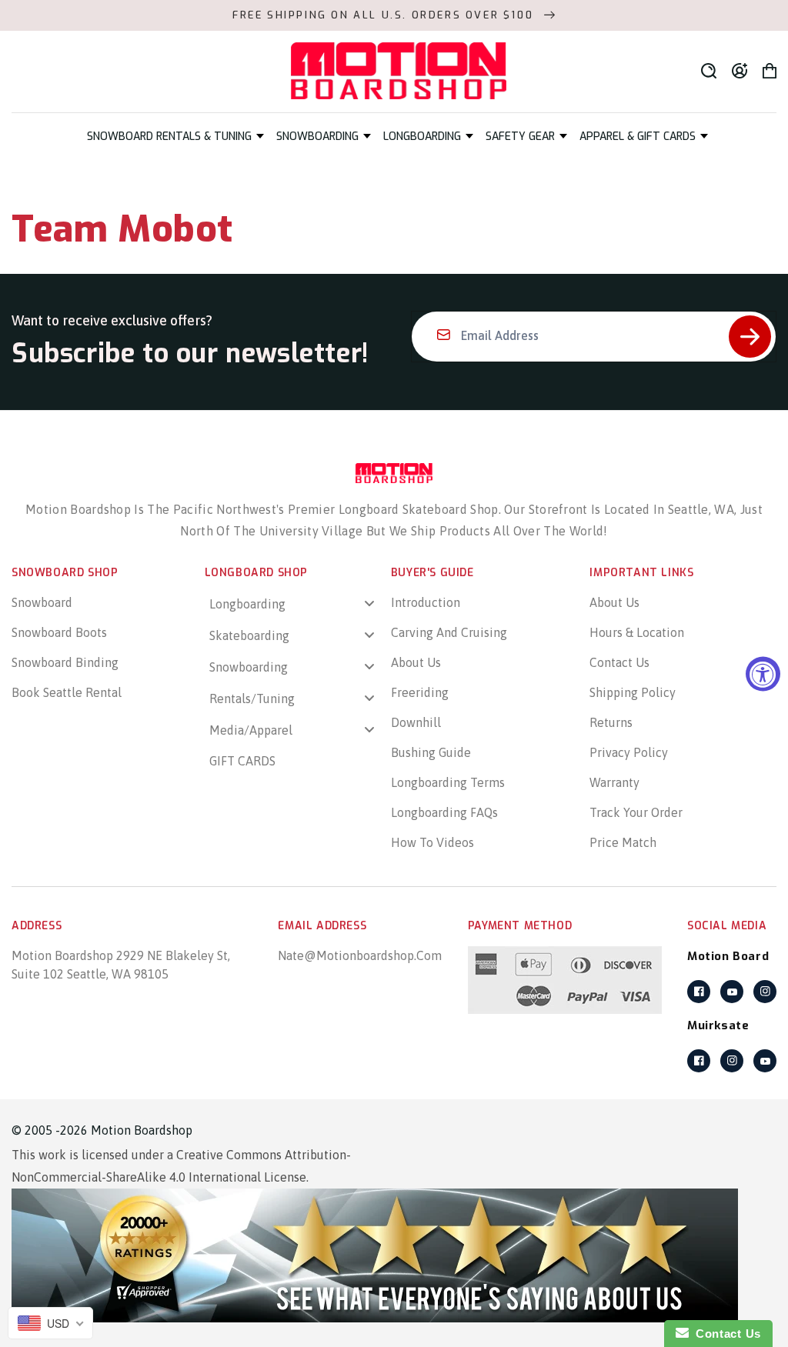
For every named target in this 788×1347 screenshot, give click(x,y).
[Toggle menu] (369, 603)
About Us (416, 662)
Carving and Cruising (449, 632)
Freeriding (420, 692)
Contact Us (619, 662)
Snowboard (42, 602)
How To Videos (432, 842)
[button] (175, 136)
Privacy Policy (628, 752)
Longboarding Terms (448, 782)
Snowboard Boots (59, 632)
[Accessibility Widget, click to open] (763, 673)
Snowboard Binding (65, 662)
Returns (611, 722)
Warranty (614, 782)
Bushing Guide (431, 752)
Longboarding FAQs (444, 812)
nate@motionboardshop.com (360, 955)
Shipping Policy (632, 692)
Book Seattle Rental (67, 692)
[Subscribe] (750, 336)
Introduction (425, 602)
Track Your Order (636, 812)
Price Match (622, 842)
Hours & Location (636, 632)
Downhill (416, 722)
